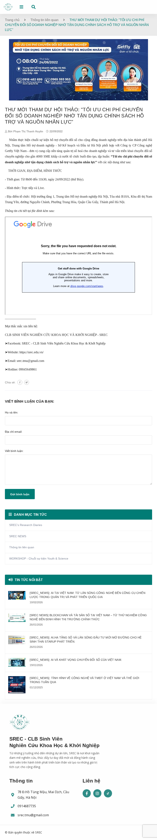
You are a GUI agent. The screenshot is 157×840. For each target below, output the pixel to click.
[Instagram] (97, 793)
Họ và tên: (11, 412)
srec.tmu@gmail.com (33, 815)
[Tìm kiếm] (33, 7)
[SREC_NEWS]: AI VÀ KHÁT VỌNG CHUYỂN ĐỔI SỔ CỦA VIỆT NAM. (76, 659)
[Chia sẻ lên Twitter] (26, 382)
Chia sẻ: (10, 382)
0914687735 (27, 806)
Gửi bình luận (19, 494)
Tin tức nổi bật (29, 580)
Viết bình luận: (14, 451)
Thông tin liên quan (21, 547)
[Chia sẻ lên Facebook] (19, 382)
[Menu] (21, 7)
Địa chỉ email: (13, 431)
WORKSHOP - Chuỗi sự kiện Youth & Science (38, 558)
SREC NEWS (17, 536)
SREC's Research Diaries (25, 525)
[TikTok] (108, 793)
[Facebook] (87, 793)
